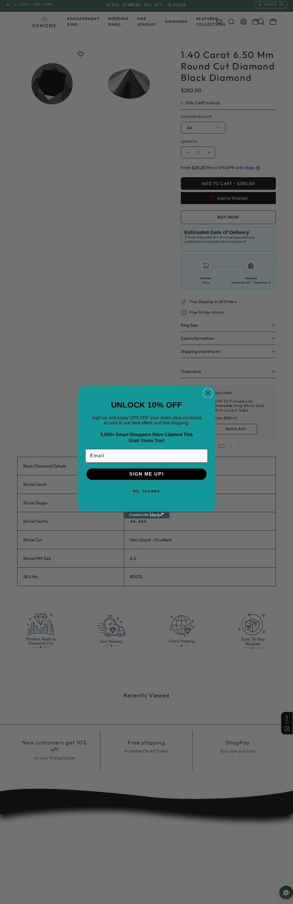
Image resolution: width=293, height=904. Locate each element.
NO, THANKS (146, 491)
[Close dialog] (208, 393)
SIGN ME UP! (146, 474)
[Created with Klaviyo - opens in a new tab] (146, 515)
